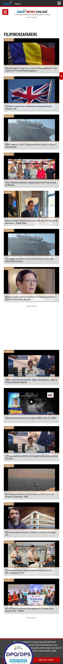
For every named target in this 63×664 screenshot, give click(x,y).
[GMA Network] (7, 2)
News (18, 3)
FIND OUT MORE (45, 660)
